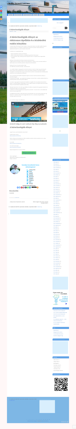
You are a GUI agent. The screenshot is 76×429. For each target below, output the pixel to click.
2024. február (55, 180)
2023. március (55, 187)
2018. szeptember (56, 223)
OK (66, 27)
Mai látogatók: (56, 363)
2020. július (55, 214)
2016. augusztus (56, 268)
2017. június (55, 250)
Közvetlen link (17, 197)
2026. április (55, 162)
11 (41, 419)
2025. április (55, 169)
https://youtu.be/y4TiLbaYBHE (15, 147)
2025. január (55, 171)
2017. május (55, 252)
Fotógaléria (35, 14)
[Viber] (24, 187)
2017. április (55, 254)
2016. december (56, 261)
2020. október (56, 210)
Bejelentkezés (56, 34)
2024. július (55, 176)
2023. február (55, 189)
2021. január (55, 205)
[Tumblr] (26, 187)
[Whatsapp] (28, 187)
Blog (15, 31)
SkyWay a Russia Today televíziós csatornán (17, 201)
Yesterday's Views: (56, 365)
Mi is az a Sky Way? (18, 14)
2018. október (56, 221)
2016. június (55, 272)
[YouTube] (67, 2)
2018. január (55, 237)
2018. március (55, 234)
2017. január (55, 259)
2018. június (55, 228)
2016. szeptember (56, 266)
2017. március (55, 255)
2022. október (56, 192)
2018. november (56, 219)
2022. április (55, 198)
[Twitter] (64, 2)
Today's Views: (56, 361)
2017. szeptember (56, 245)
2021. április (55, 201)
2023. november (56, 185)
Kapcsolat (41, 14)
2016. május (55, 273)
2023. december (56, 183)
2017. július (55, 248)
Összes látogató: (56, 370)
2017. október (56, 243)
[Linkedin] (30, 187)
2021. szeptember (56, 200)
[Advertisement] (29, 20)
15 (49, 419)
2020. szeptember (56, 212)
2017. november (56, 241)
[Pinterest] (22, 187)
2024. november (56, 173)
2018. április (55, 232)
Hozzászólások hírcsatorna (58, 38)
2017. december (56, 239)
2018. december (56, 218)
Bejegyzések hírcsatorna (57, 36)
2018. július (55, 227)
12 (43, 419)
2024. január (55, 182)
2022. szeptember (56, 194)
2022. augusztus (56, 196)
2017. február (55, 257)
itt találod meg (39, 25)
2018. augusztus (56, 225)
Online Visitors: (56, 359)
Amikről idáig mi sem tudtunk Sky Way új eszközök (28, 124)
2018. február (55, 236)
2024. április (55, 178)
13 (45, 419)
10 (39, 419)
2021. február (55, 203)
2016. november (56, 263)
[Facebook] (62, 2)
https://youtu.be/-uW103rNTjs (15, 135)
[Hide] (0, 21)
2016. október (56, 264)
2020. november (56, 209)
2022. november (56, 191)
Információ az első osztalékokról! (59, 310)
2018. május (55, 230)
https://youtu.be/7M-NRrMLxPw (15, 143)
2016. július (55, 270)
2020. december (56, 207)
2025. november (56, 167)
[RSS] (65, 2)
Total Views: (55, 368)
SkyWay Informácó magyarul (19, 3)
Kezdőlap (10, 14)
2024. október (56, 174)
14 (47, 419)
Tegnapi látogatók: (56, 366)
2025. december (56, 165)
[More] (37, 187)
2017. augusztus (56, 246)
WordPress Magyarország (58, 39)
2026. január (55, 164)
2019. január (55, 216)
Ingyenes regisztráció (27, 14)
